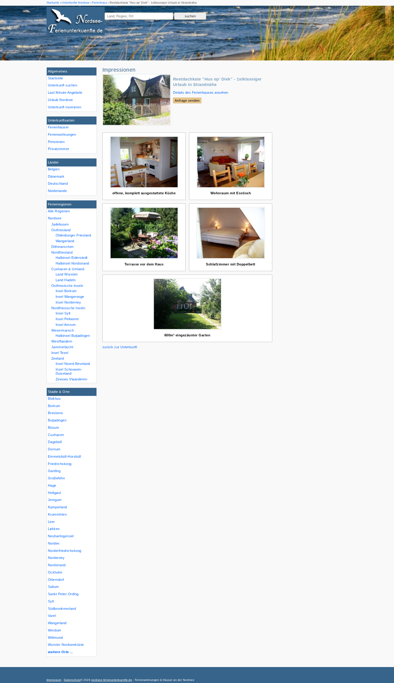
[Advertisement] (313, 135)
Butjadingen (57, 420)
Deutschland (58, 183)
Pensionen (56, 142)
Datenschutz (72, 680)
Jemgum (55, 500)
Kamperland (57, 507)
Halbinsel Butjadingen (73, 336)
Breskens (55, 413)
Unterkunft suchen (62, 85)
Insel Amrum (66, 325)
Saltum (53, 587)
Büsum (53, 427)
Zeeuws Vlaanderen (71, 379)
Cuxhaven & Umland (67, 269)
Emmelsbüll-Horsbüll (64, 456)
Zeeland (57, 358)
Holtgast (54, 493)
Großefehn (56, 478)
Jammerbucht (62, 347)
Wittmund (55, 637)
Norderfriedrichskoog (64, 551)
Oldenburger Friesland (73, 235)
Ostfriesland (61, 230)
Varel (52, 616)
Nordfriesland (62, 252)
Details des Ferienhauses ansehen (200, 92)
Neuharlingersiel (61, 536)
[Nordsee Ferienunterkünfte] (76, 22)
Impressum (54, 680)
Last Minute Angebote (65, 92)
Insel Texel (59, 353)
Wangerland (57, 623)
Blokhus (54, 398)
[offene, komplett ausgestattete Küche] (144, 188)
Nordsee (54, 218)
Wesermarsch (62, 330)
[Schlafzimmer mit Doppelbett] (231, 259)
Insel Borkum (66, 291)
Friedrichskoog (60, 464)
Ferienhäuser (58, 127)
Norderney (56, 558)
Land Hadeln (65, 280)
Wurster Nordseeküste (66, 645)
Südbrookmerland (62, 608)
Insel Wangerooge (70, 297)
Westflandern (61, 341)
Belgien (54, 169)
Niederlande (57, 191)
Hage (52, 485)
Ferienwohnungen (62, 134)
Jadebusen (60, 224)
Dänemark (56, 176)
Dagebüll (55, 442)
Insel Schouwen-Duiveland (69, 371)
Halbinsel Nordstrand (72, 263)
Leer (51, 522)
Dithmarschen (62, 247)
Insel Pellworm (67, 319)
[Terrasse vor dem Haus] (144, 259)
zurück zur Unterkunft (119, 347)
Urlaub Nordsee (60, 100)
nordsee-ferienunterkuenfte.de (111, 680)
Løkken (54, 529)
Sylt (51, 601)
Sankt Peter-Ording (63, 594)
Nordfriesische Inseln (68, 308)
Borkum (54, 406)
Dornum (54, 449)
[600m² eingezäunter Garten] (187, 330)
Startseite (55, 78)
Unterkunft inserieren (64, 107)
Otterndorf (56, 580)
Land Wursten (67, 274)
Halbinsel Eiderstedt (72, 258)
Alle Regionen (59, 211)
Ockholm (55, 572)
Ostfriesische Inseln (67, 286)
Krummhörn (57, 514)
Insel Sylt (63, 313)
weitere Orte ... (60, 652)
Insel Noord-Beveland (73, 364)
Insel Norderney (68, 302)
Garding (54, 471)
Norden (54, 543)
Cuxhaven (56, 435)
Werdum (54, 630)
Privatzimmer (58, 149)
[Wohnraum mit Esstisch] (231, 188)
